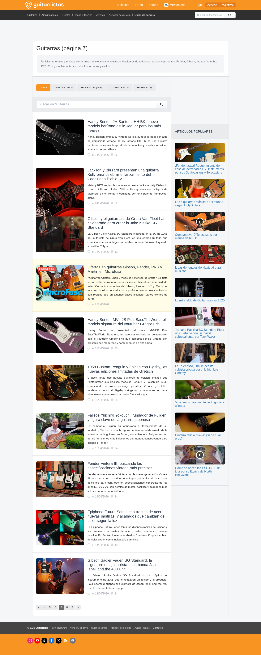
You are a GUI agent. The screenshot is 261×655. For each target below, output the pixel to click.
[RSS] (66, 641)
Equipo (153, 4)
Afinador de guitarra (119, 15)
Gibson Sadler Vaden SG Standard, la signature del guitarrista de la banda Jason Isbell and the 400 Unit (124, 564)
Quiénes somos (99, 628)
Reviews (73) (144, 87)
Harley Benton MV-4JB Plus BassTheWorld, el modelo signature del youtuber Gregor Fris (127, 321)
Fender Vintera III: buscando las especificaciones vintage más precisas (120, 465)
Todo (43, 87)
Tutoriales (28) (119, 87)
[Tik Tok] (44, 641)
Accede (212, 4)
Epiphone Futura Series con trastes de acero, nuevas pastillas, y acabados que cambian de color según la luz (126, 516)
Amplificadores (49, 15)
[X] (59, 641)
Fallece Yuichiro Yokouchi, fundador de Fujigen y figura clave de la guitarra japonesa (127, 417)
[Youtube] (37, 641)
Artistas (100, 15)
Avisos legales (142, 628)
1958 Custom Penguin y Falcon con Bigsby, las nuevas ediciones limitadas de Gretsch (127, 369)
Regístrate (227, 4)
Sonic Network (59, 628)
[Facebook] (51, 641)
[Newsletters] (73, 641)
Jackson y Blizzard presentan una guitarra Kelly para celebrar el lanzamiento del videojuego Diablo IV (123, 174)
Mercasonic (177, 4)
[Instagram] (30, 641)
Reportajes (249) (91, 87)
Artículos (123, 4)
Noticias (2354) (63, 87)
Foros (139, 4)
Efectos (66, 15)
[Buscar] (229, 15)
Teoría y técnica (83, 15)
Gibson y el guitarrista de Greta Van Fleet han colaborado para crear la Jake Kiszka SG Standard (126, 222)
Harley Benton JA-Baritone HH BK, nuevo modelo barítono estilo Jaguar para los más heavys (124, 126)
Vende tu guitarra (79, 628)
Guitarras (32, 15)
